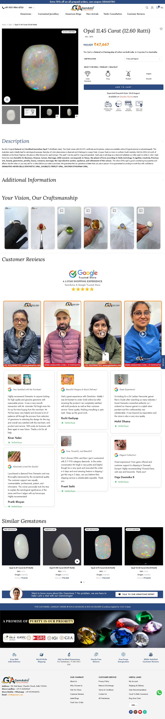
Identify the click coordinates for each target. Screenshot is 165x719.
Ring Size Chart (135, 698)
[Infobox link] (14, 657)
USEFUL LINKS (135, 677)
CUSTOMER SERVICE (107, 677)
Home (4, 25)
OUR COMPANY (77, 677)
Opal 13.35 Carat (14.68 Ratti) (144, 568)
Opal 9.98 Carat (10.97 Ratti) (62, 568)
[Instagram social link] (135, 712)
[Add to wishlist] (161, 29)
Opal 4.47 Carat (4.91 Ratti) (21, 568)
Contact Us (103, 694)
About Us (73, 681)
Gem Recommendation (137, 690)
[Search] (147, 7)
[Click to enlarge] (7, 99)
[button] (22, 333)
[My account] (152, 7)
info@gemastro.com (15, 694)
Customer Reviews (77, 694)
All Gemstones (104, 698)
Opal (10, 25)
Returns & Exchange (106, 685)
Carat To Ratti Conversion (138, 694)
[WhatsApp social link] (145, 712)
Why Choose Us (76, 685)
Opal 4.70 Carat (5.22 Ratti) (103, 568)
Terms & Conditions (106, 690)
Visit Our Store (75, 690)
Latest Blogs (74, 698)
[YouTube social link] (140, 712)
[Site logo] (82, 7)
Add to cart (123, 87)
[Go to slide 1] (81, 582)
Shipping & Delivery (136, 685)
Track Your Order (76, 702)
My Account (133, 681)
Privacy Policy (104, 681)
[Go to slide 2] (83, 582)
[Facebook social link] (131, 712)
